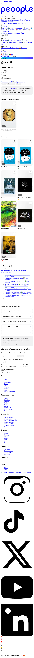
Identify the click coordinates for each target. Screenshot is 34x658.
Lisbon (6, 406)
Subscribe (20, 356)
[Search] (21, 33)
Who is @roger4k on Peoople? (17, 311)
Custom (3, 269)
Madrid (6, 398)
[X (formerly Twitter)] (17, 570)
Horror (6, 439)
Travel (18, 83)
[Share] (6, 71)
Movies (4, 20)
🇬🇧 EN (7, 55)
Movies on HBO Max (10, 419)
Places (11, 21)
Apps (25, 29)
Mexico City (7, 407)
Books (28, 20)
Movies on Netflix (9, 417)
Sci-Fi (5, 438)
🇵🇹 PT (11, 55)
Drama (6, 433)
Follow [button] (3, 71)
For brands (23, 48)
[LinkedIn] (17, 635)
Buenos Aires (8, 409)
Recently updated (20, 270)
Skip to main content (6, 1)
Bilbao (6, 404)
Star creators (7, 449)
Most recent (12, 270)
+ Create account (15, 33)
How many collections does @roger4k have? (17, 321)
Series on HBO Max (10, 425)
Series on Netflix (8, 423)
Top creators (5, 48)
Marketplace (14, 48)
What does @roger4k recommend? (17, 316)
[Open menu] (1, 3)
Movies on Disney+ (9, 422)
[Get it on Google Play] (24, 472)
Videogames (11, 29)
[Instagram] (17, 505)
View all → (7, 410)
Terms (6, 469)
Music (22, 20)
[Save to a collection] (14, 103)
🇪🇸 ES (2, 55)
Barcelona (7, 400)
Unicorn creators (8, 451)
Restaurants (16, 20)
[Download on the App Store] (9, 472)
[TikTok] (17, 537)
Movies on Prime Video (10, 420)
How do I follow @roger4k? (17, 327)
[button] (17, 73)
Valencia (6, 401)
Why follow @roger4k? (17, 332)
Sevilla (6, 403)
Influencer (6, 56)
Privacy (6, 468)
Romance (6, 441)
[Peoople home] (17, 15)
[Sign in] (23, 33)
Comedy (6, 435)
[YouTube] (17, 603)
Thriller (6, 436)
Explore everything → (10, 391)
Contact (3, 51)
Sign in (9, 33)
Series (9, 20)
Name (7, 270)
